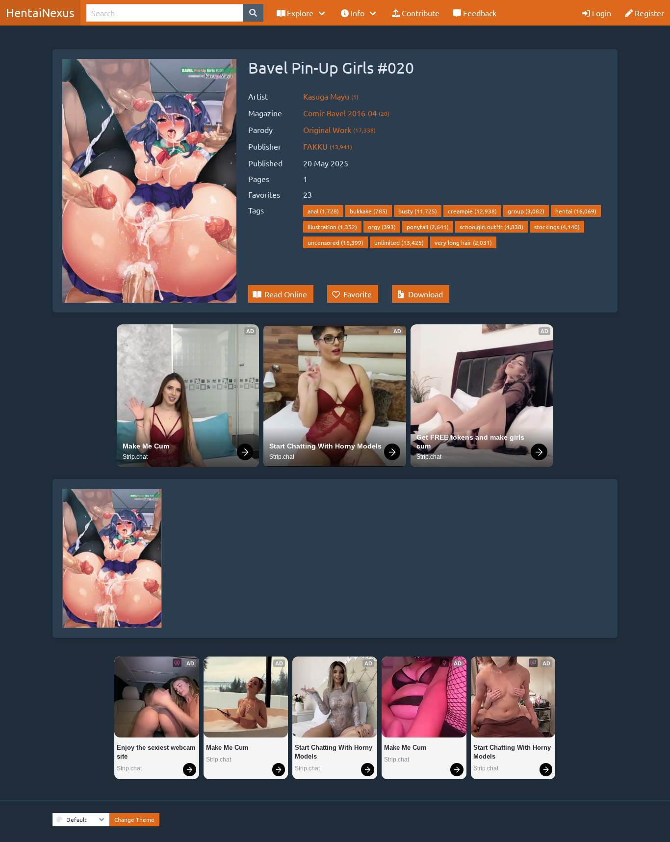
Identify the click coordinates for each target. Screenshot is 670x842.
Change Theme (134, 819)
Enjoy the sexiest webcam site (157, 752)
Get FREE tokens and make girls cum (471, 441)
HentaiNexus (40, 12)
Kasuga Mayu (331, 96)
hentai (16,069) (575, 211)
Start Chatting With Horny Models (325, 446)
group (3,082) (526, 211)
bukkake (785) (368, 211)
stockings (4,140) (557, 227)
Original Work (339, 129)
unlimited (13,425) (399, 242)
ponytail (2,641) (428, 227)
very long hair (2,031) (463, 242)
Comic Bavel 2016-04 (346, 113)
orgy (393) (382, 227)
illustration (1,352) (332, 227)
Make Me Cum (146, 446)
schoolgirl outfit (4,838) (491, 227)
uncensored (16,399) (335, 242)
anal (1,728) (323, 211)
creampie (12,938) (472, 211)
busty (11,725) (417, 211)
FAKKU (327, 146)
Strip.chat (135, 456)
